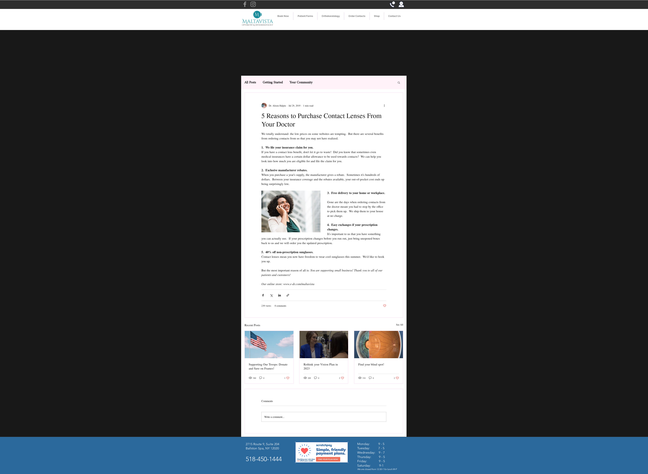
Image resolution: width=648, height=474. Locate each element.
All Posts (250, 82)
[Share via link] (287, 295)
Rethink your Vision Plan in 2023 (321, 366)
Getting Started (273, 82)
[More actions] (384, 105)
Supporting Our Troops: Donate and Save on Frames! (268, 366)
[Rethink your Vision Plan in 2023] (324, 344)
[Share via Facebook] (263, 295)
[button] (305, 16)
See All (399, 324)
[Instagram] (253, 4)
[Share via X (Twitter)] (271, 295)
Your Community (301, 82)
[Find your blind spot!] (378, 344)
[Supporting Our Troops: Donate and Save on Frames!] (269, 344)
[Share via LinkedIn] (279, 295)
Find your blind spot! (371, 364)
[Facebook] (244, 4)
